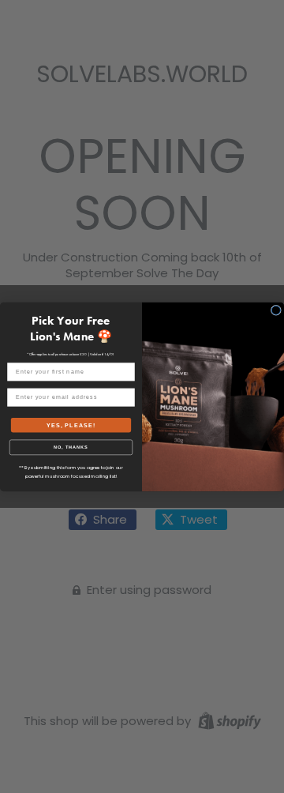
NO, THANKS (71, 447)
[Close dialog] (275, 310)
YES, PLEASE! (71, 425)
